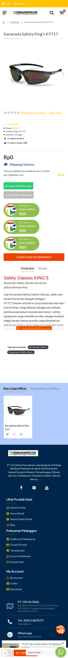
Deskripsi (27, 268)
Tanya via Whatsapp (19, 185)
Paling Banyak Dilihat (45, 388)
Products (14, 22)
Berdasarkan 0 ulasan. (33, 112)
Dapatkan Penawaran (34, 257)
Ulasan (42, 268)
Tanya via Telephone (19, 195)
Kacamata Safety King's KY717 (18, 425)
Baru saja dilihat (15, 388)
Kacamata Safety (38, 347)
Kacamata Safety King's (21, 352)
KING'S (16, 128)
